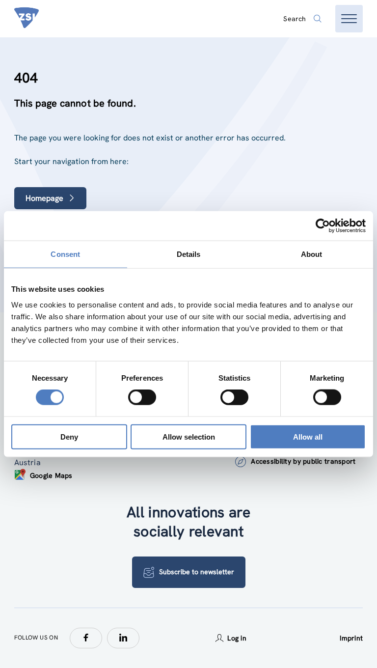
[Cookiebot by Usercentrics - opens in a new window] (323, 226)
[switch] (142, 397)
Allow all (308, 436)
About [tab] (312, 254)
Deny (69, 436)
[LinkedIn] (123, 638)
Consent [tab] (65, 254)
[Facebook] (86, 638)
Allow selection (188, 436)
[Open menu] (349, 18)
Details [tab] (189, 254)
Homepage (44, 198)
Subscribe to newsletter (196, 571)
